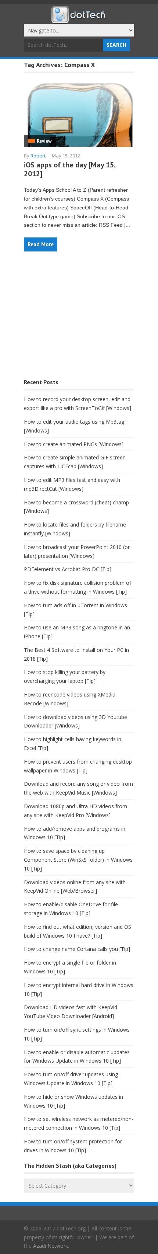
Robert (38, 155)
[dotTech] (79, 19)
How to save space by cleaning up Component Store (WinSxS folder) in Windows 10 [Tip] (78, 859)
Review (44, 141)
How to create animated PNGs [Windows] (73, 444)
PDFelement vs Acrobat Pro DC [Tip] (67, 569)
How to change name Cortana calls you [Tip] (77, 948)
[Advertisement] (79, 319)
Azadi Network (50, 1245)
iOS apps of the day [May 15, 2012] (69, 169)
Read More (41, 244)
